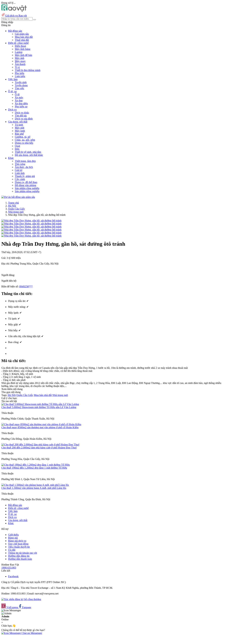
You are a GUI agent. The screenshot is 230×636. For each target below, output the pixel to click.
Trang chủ (13, 202)
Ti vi (17, 67)
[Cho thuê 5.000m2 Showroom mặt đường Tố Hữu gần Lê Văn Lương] (40, 404)
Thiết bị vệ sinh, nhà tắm (28, 152)
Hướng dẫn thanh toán (20, 558)
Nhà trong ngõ (16, 211)
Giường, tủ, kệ (22, 136)
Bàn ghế (19, 133)
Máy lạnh (20, 130)
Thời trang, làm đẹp (25, 161)
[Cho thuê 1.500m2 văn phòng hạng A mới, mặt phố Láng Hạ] (35, 484)
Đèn (17, 148)
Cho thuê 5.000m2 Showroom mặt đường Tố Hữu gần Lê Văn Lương (38, 407)
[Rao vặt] (14, 11)
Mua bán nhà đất (24, 36)
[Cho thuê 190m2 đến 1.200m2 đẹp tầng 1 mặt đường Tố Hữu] (35, 464)
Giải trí (18, 170)
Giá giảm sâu (22, 33)
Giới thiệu (13, 534)
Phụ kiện (19, 73)
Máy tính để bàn (23, 55)
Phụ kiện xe (21, 106)
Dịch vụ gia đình (24, 118)
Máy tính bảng (22, 49)
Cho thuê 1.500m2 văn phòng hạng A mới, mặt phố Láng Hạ (33, 488)
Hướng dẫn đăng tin (18, 555)
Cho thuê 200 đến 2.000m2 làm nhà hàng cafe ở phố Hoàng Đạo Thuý (39, 447)
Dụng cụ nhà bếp (24, 142)
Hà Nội (12, 205)
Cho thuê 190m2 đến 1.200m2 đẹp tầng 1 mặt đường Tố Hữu (34, 467)
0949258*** (26, 286)
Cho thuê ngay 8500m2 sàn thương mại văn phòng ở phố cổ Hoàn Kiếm (39, 427)
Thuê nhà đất (22, 40)
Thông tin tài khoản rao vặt (22, 552)
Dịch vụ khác (22, 112)
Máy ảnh (19, 58)
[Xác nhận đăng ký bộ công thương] (21, 599)
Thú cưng (20, 164)
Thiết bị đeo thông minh (27, 70)
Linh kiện (20, 76)
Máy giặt (19, 127)
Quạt (17, 145)
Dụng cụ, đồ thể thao (26, 182)
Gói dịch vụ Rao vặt (16, 15)
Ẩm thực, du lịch (24, 167)
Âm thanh (20, 64)
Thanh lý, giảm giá (25, 176)
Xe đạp (19, 100)
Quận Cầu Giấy (16, 208)
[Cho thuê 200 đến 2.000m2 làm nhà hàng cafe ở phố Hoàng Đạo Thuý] (40, 444)
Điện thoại (20, 46)
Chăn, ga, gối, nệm (25, 139)
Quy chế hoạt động (18, 543)
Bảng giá (13, 537)
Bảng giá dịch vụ (17, 540)
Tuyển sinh (21, 82)
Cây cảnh (20, 179)
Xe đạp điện (21, 103)
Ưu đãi (11, 549)
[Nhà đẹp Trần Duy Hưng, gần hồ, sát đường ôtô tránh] (31, 220)
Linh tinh (20, 173)
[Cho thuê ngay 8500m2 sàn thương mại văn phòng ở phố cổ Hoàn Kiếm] (41, 424)
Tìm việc (19, 88)
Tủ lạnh (19, 124)
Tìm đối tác (21, 115)
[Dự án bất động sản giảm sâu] (18, 197)
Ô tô (17, 94)
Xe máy (19, 97)
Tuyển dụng (21, 85)
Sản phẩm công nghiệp (27, 188)
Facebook (13, 576)
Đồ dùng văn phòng (25, 185)
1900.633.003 (8, 567)
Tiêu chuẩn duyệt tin (19, 546)
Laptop (18, 52)
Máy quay (20, 61)
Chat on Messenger (31, 633)
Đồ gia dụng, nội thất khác (29, 155)
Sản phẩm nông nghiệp (27, 191)
